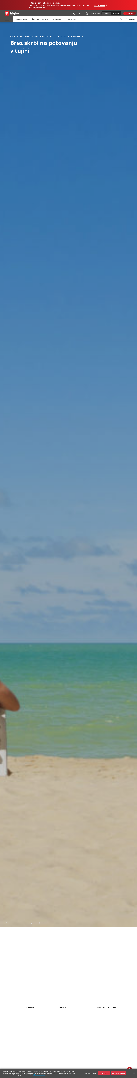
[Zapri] (134, 1073)
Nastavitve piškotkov (90, 1073)
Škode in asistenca (40, 19)
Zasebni (106, 13)
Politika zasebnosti (39, 1075)
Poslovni (116, 13)
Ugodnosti (57, 19)
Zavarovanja (21, 19)
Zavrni (104, 1073)
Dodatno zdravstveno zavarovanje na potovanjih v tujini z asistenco (32, 923)
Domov (8, 923)
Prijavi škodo (99, 5)
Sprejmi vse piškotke (118, 1073)
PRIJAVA (132, 19)
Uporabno (71, 19)
